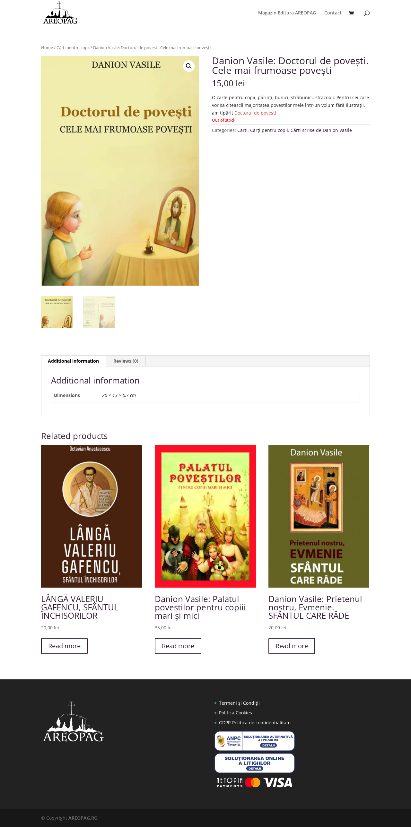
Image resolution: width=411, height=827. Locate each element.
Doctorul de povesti (255, 113)
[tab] (73, 361)
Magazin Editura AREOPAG (287, 13)
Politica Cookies (235, 713)
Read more (64, 646)
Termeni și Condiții (239, 703)
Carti (242, 130)
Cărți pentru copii (73, 47)
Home (47, 47)
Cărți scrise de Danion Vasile (321, 130)
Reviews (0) (125, 361)
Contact (333, 13)
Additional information (73, 361)
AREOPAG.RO (83, 818)
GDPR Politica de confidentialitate (255, 722)
